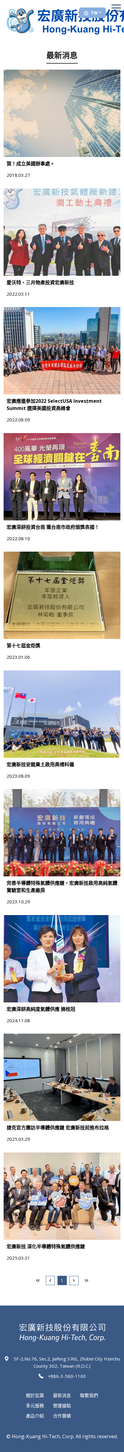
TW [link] (94, 13)
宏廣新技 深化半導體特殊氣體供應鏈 (46, 1246)
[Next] (74, 1280)
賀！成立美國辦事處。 (31, 163)
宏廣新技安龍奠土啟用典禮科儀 (40, 764)
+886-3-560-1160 (67, 1376)
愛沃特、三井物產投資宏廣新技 (40, 282)
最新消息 (62, 1395)
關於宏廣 (35, 1395)
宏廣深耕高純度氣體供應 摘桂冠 (41, 1009)
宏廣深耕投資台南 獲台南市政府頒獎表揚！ (53, 527)
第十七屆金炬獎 (23, 645)
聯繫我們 (89, 1395)
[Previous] (50, 1280)
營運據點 (62, 1405)
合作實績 (62, 1416)
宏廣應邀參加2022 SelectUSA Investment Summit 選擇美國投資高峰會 (54, 404)
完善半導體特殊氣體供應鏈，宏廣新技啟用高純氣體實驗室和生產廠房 (62, 886)
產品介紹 (35, 1416)
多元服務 (35, 1405)
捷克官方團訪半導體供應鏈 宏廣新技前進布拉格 (58, 1127)
